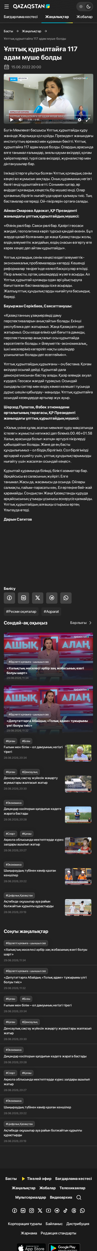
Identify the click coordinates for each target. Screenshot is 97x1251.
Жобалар (85, 17)
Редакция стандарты (58, 1233)
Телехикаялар (72, 1188)
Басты (8, 31)
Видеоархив (61, 1197)
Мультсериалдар (30, 1197)
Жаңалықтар (57, 17)
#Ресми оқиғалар (21, 611)
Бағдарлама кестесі (21, 17)
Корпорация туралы (25, 1224)
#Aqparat (51, 611)
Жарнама (29, 1233)
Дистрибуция (77, 1224)
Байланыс (54, 1224)
